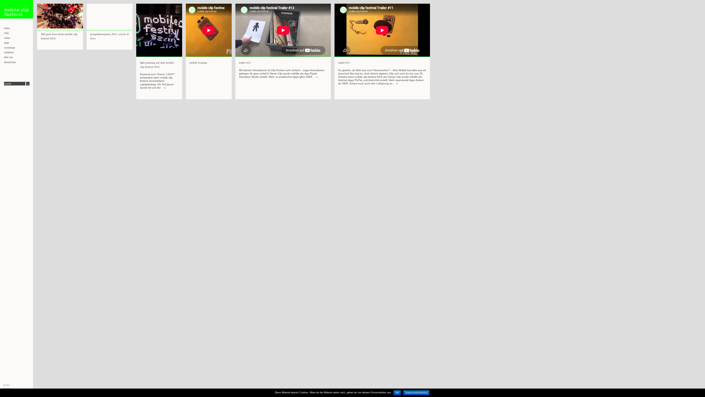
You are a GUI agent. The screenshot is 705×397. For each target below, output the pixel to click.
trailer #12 (245, 62)
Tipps (6, 42)
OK (397, 392)
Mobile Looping (198, 62)
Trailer (7, 38)
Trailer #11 (344, 62)
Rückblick (9, 52)
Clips (6, 33)
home (7, 28)
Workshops (9, 47)
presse (6, 385)
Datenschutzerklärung (416, 392)
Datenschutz (10, 62)
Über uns (8, 57)
